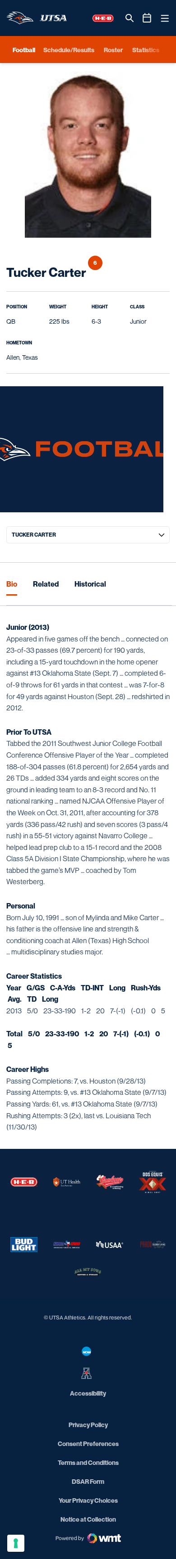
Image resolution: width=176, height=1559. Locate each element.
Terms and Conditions (88, 1462)
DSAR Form (88, 1481)
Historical (90, 583)
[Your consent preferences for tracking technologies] (15, 1543)
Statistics (145, 50)
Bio (11, 583)
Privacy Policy (88, 1424)
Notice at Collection (88, 1519)
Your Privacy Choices (88, 1500)
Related (46, 583)
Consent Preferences (88, 1443)
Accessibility (88, 1393)
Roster (113, 50)
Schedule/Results (68, 50)
